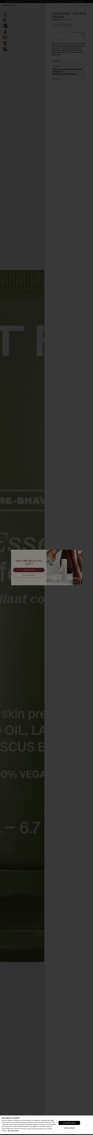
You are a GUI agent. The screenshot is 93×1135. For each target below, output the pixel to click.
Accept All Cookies (69, 1123)
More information (13, 1131)
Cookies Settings (69, 1128)
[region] (46, 1124)
